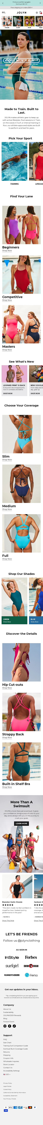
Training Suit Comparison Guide (15, 1046)
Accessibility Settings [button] (11, 1071)
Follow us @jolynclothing (21, 940)
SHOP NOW (21, 72)
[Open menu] (10, 12)
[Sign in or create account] (37, 13)
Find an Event (8, 1022)
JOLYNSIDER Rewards (12, 1015)
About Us (7, 1009)
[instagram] (4, 1026)
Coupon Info (8, 1058)
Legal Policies (7, 1086)
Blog (5, 1018)
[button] (40, 15)
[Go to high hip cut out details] (21, 662)
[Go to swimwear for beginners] (21, 225)
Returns (6, 1052)
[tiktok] (14, 1026)
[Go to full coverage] (21, 533)
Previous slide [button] (3, 3)
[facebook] (9, 1026)
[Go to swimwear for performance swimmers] (21, 274)
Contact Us (7, 1068)
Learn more (21, 824)
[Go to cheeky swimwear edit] (21, 434)
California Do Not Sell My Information (14, 1092)
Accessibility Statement (10, 1095)
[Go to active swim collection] (21, 324)
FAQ (5, 1039)
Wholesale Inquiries (11, 1061)
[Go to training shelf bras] (21, 761)
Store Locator (8, 1064)
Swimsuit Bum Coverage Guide (15, 1049)
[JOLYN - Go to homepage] (21, 13)
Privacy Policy (7, 1083)
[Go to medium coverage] (21, 484)
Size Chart (7, 1043)
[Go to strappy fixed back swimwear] (21, 712)
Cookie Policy (7, 1089)
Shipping (6, 1055)
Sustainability (8, 1012)
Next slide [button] (40, 3)
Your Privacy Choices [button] (9, 1099)
